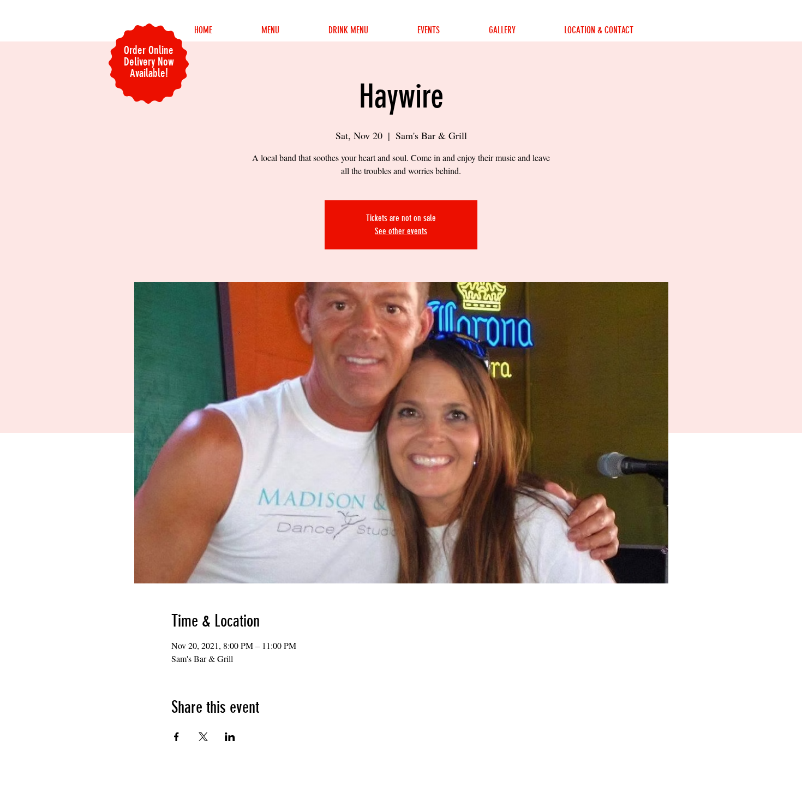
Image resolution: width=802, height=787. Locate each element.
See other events (401, 231)
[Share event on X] (203, 736)
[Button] (629, 776)
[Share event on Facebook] (176, 736)
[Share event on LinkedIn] (230, 736)
